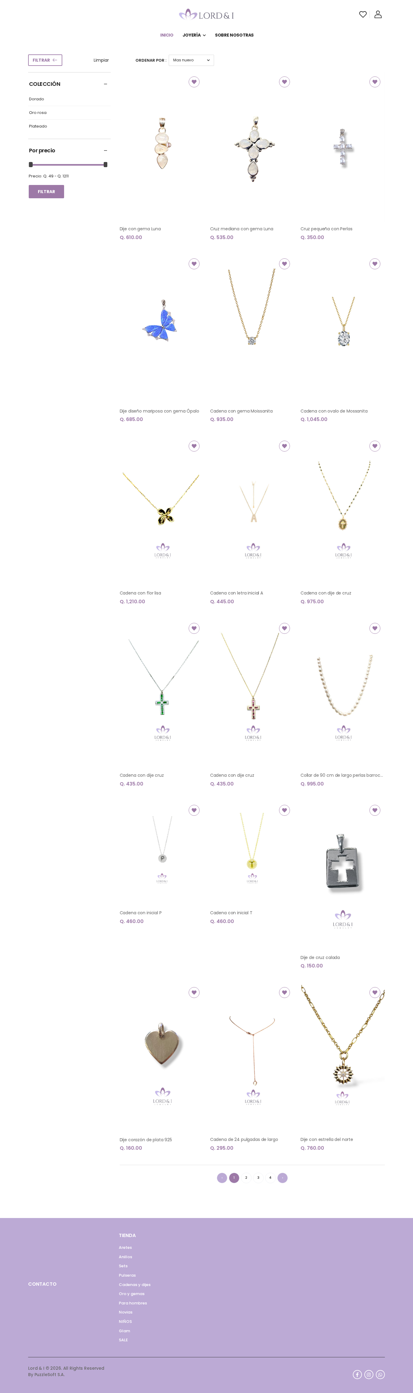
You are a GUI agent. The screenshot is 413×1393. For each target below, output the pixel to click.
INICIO (167, 35)
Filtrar (41, 60)
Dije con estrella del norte (327, 1139)
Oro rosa (38, 112)
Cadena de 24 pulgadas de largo (244, 1139)
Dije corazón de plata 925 (146, 1140)
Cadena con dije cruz (142, 775)
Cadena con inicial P (141, 913)
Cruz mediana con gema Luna (241, 229)
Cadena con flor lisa (140, 593)
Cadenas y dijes (135, 1285)
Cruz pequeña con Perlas (327, 229)
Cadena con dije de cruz (326, 593)
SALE (123, 1340)
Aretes (125, 1247)
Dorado (36, 99)
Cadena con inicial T (231, 913)
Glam (124, 1331)
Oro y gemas (132, 1294)
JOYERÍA (192, 35)
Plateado (38, 126)
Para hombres (133, 1303)
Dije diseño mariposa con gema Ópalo (159, 411)
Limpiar (101, 60)
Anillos (125, 1257)
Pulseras (127, 1275)
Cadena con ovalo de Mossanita (334, 411)
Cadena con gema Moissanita (241, 411)
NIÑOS (125, 1321)
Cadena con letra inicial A (236, 593)
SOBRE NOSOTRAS (234, 35)
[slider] (31, 164)
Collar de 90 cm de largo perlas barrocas (343, 775)
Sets (123, 1266)
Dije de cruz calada (320, 957)
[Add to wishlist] (194, 81)
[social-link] (357, 1374)
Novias (125, 1312)
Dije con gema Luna (140, 229)
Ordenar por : (150, 60)
